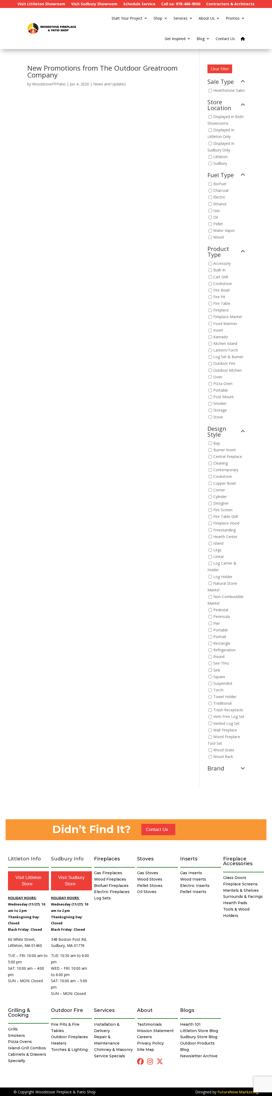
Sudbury (220, 163)
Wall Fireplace (225, 730)
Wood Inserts (193, 879)
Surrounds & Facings (243, 896)
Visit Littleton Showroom (41, 4)
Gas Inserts (191, 872)
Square (219, 676)
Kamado (220, 336)
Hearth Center (225, 536)
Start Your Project (127, 18)
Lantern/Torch (225, 350)
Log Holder (222, 576)
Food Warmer (225, 323)
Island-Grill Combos (27, 1048)
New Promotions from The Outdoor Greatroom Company (102, 71)
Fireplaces (107, 859)
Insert (218, 330)
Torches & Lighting (69, 1049)
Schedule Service (139, 4)
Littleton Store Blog (199, 1030)
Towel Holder (224, 696)
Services (180, 18)
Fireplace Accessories (237, 861)
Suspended (222, 683)
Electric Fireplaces (112, 891)
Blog (201, 38)
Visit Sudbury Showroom (94, 4)
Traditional (222, 703)
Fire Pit (219, 296)
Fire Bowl (221, 290)
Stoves (145, 859)
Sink (216, 670)
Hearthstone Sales (229, 90)
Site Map (145, 1049)
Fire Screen (222, 509)
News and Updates (109, 83)
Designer (221, 503)
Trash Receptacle (228, 710)
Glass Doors (234, 877)
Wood (218, 237)
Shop (158, 18)
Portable (220, 390)
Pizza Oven (222, 383)
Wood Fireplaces (110, 879)
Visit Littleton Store (28, 880)
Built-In (219, 270)
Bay (216, 443)
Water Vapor (224, 230)
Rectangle (221, 643)
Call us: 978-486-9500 (180, 4)
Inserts (188, 859)
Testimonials (149, 1024)
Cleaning (220, 463)
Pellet (218, 223)
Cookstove (222, 283)
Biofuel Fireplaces (111, 885)
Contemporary (225, 470)
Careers (144, 1036)
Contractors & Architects (230, 4)
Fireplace (221, 310)
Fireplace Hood (226, 523)
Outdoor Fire (224, 363)
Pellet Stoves (150, 885)
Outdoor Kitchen (227, 370)
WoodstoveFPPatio (49, 83)
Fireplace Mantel (227, 316)
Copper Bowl (224, 483)
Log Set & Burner (228, 356)
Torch (218, 689)
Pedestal (220, 610)
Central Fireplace (227, 456)
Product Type (218, 252)
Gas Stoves (147, 872)
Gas (216, 210)
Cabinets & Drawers (27, 1054)
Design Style (216, 432)
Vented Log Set (226, 723)
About (145, 1010)
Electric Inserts (195, 885)
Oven (217, 376)
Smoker (220, 403)
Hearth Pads (235, 902)
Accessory (222, 263)
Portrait (219, 636)
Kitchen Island (225, 343)
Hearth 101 (190, 1024)
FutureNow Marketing (238, 1091)
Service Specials (109, 1056)
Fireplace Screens (240, 884)
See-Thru (221, 663)
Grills (13, 1029)
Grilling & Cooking (19, 1012)
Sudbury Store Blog (198, 1036)
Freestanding (224, 529)
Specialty (16, 1060)
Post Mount (223, 397)
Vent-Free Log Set (228, 716)
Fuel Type (220, 175)
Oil (215, 217)
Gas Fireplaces (108, 872)
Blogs (187, 1010)
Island (218, 543)
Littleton (220, 156)
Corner (219, 489)
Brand (215, 768)
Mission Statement (155, 1030)
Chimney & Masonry (113, 1049)
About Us (207, 18)
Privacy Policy (150, 1043)
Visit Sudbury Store (71, 880)
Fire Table (221, 303)
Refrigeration (224, 649)
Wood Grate (223, 750)
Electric (219, 197)
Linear (218, 556)
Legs (217, 549)
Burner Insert (224, 449)
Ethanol (219, 203)
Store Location (219, 105)
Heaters (58, 1043)
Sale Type (220, 82)
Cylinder (220, 496)
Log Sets (102, 898)
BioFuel (219, 183)
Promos (233, 18)
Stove (218, 416)
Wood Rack (223, 756)
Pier (216, 623)
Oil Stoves (146, 891)
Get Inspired (175, 38)
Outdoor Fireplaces (69, 1036)
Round (218, 656)
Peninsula (221, 616)
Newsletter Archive (199, 1056)
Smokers (16, 1035)
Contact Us (225, 38)
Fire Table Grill (225, 516)
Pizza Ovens (20, 1041)
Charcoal (220, 190)
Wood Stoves (149, 879)
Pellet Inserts (193, 891)
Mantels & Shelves (241, 890)
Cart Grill (220, 276)
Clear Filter (220, 68)
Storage (220, 410)
